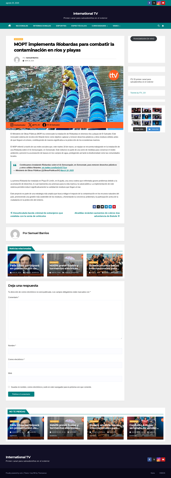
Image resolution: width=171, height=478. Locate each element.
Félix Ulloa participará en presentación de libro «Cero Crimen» (24, 268)
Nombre (12, 346)
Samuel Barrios (32, 58)
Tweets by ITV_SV (138, 93)
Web (10, 373)
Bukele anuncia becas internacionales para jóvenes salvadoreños (104, 268)
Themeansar (42, 473)
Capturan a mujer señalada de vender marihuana (142, 428)
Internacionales (42, 26)
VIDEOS (162, 473)
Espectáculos (79, 26)
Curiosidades (99, 26)
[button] (159, 26)
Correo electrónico (16, 359)
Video (116, 26)
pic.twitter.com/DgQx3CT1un (54, 168)
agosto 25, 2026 (19, 432)
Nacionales (22, 26)
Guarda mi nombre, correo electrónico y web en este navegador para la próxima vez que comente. (51, 387)
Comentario (13, 297)
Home (153, 473)
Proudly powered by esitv (14, 473)
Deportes (61, 26)
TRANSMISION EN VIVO (143, 39)
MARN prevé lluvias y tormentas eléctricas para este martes (63, 268)
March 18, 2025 (67, 170)
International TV (85, 13)
